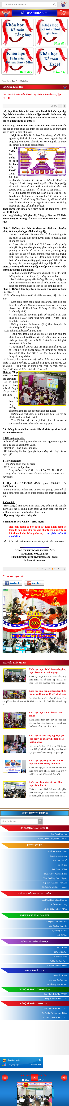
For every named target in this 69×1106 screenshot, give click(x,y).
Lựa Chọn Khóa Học (20, 81)
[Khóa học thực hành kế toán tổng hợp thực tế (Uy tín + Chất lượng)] (15, 675)
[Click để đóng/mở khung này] (34, 1077)
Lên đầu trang (59, 569)
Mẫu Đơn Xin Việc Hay (58, 980)
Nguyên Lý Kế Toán (59, 930)
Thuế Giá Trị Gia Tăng (58, 856)
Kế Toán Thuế (34, 845)
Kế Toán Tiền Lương (59, 904)
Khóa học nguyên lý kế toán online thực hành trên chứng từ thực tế (46, 762)
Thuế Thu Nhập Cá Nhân (57, 851)
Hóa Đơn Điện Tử (60, 860)
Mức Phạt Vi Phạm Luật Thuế (55, 874)
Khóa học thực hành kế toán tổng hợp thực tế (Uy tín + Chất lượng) (47, 671)
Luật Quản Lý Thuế (59, 869)
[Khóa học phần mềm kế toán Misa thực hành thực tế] (15, 790)
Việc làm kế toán (34, 970)
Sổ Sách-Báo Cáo (60, 952)
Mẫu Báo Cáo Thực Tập (58, 926)
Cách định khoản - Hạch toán (56, 921)
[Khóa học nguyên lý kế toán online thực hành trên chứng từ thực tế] (15, 766)
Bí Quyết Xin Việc (60, 975)
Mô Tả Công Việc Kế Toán (57, 984)
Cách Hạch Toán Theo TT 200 (55, 994)
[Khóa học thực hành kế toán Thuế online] (15, 720)
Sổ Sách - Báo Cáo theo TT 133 (55, 1017)
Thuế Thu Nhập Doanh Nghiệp (55, 878)
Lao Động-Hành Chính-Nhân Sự (54, 900)
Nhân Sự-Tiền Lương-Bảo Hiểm (34, 894)
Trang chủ (5, 81)
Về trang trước (45, 569)
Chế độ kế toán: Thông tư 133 (34, 1003)
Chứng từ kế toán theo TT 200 (55, 999)
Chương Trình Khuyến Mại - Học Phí (52, 839)
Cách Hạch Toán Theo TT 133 (55, 1008)
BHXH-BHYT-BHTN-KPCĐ (55, 909)
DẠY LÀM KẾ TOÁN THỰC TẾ (34, 828)
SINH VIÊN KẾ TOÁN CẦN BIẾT (34, 915)
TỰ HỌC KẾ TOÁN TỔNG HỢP (34, 941)
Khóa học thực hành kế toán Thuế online (45, 714)
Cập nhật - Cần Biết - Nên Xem (55, 883)
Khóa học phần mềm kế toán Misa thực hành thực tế (45, 784)
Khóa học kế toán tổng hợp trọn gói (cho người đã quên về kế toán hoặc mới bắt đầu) (46, 738)
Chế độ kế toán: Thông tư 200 (34, 989)
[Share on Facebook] (12, 583)
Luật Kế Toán (62, 935)
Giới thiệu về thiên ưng (35, 813)
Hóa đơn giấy (62, 865)
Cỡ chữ (54, 106)
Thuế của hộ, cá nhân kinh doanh (54, 887)
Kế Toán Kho (62, 948)
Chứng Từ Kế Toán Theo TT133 (54, 1013)
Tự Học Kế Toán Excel (58, 961)
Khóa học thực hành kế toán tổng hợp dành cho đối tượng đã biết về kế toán (47, 692)
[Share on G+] (34, 583)
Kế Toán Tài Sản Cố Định (57, 966)
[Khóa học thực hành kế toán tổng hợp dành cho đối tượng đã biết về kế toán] (15, 694)
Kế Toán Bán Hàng (59, 957)
